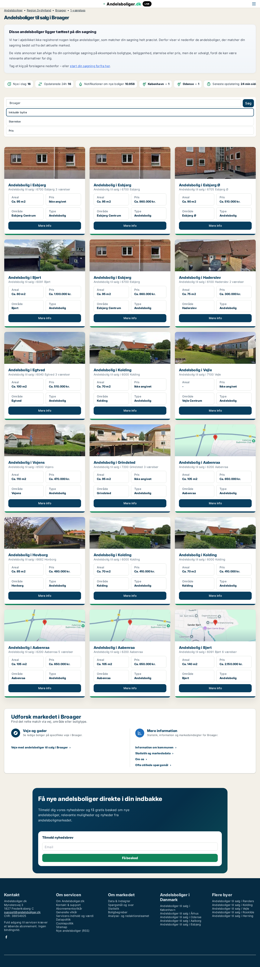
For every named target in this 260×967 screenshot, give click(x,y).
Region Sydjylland (39, 10)
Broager (60, 10)
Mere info (44, 225)
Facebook (6, 937)
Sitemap (61, 927)
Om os (139, 759)
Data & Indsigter (119, 901)
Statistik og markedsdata (153, 753)
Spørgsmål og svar (121, 905)
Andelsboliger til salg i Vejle (230, 908)
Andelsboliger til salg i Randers (233, 901)
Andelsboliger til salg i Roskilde (233, 912)
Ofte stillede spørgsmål (151, 765)
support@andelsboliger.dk (22, 912)
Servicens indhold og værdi (74, 916)
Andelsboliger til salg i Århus (179, 913)
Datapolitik (63, 919)
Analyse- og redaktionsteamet (128, 916)
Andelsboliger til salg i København (175, 907)
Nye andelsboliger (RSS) (73, 930)
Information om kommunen (154, 747)
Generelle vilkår (66, 912)
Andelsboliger (13, 10)
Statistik (113, 908)
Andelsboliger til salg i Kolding (232, 905)
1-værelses (77, 10)
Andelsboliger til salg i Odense (180, 917)
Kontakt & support (68, 905)
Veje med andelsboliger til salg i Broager (39, 747)
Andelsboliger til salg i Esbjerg (180, 924)
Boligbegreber (118, 912)
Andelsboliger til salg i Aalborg (180, 920)
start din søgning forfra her (90, 66)
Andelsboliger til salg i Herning (232, 916)
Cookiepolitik (65, 923)
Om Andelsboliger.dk (70, 901)
